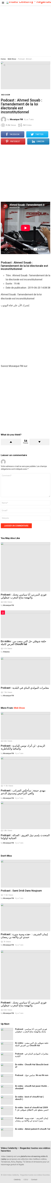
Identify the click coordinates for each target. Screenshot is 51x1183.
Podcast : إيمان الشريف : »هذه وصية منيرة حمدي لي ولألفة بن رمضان (24, 936)
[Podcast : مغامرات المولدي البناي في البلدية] (25, 671)
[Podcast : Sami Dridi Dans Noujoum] (25, 874)
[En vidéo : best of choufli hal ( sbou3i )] (7, 1100)
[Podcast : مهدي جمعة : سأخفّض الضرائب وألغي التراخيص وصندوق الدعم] (25, 770)
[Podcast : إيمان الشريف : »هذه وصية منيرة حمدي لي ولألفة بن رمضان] (25, 917)
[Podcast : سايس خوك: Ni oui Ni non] (7, 1078)
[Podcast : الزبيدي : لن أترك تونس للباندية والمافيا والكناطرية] (25, 726)
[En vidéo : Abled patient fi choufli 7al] (7, 1132)
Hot (3, 612)
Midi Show (19, 708)
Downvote (39, 442)
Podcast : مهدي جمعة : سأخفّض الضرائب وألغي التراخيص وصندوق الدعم (23, 792)
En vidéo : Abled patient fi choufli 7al (32, 1129)
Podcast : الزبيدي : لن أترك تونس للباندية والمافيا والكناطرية (23, 747)
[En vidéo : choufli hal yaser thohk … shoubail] (7, 1089)
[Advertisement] (25, 30)
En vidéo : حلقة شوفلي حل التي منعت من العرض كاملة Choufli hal (23, 643)
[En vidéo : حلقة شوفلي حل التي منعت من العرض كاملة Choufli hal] (25, 624)
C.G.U (26, 1180)
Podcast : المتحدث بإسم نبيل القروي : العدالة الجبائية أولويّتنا (25, 837)
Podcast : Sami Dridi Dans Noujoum (21, 890)
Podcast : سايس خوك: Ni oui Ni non (31, 1075)
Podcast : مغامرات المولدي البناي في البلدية (25, 687)
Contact (34, 1180)
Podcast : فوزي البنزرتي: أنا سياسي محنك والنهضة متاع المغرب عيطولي (23, 596)
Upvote (11, 442)
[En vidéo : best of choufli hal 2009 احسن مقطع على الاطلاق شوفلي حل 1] (7, 1110)
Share (4, 65)
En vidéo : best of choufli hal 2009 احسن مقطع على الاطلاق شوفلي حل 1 (31, 1108)
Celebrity (17, 1180)
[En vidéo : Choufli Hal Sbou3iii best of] (7, 1067)
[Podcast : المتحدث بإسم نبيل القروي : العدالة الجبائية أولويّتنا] (25, 815)
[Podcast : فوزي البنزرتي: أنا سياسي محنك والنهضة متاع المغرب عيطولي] (25, 567)
